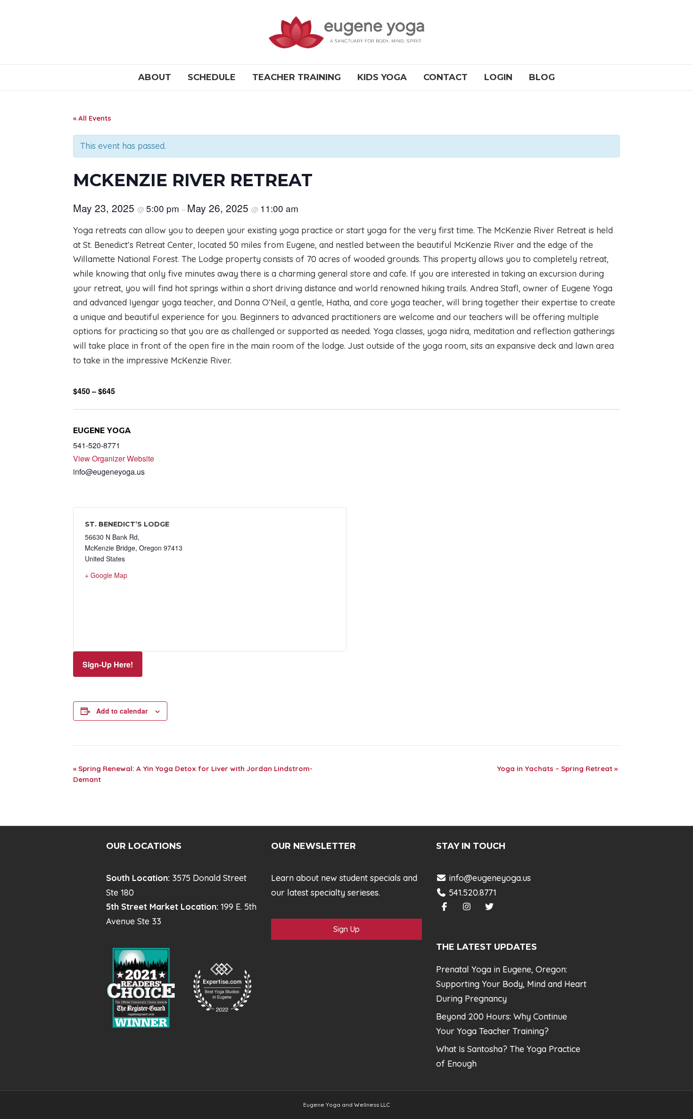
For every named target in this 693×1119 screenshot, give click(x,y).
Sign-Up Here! (107, 664)
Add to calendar (122, 711)
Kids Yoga (382, 77)
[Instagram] (467, 906)
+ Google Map (106, 575)
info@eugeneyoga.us (490, 877)
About (154, 77)
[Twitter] (489, 906)
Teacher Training (296, 77)
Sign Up (346, 929)
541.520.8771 (471, 892)
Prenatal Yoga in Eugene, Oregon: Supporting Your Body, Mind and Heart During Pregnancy (511, 984)
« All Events (92, 118)
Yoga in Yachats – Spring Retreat (557, 768)
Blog (542, 77)
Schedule (212, 77)
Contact (445, 77)
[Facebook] (444, 906)
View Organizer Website (113, 458)
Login (498, 77)
